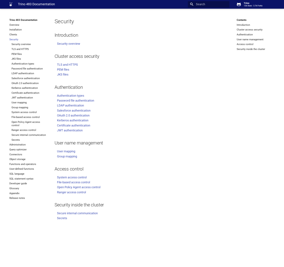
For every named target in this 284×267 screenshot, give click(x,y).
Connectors (15, 154)
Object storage (17, 159)
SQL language (16, 173)
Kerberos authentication (25, 87)
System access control (24, 112)
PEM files (17, 54)
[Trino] (11, 4)
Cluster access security (249, 29)
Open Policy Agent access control (26, 124)
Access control (245, 44)
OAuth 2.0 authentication (25, 83)
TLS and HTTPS (20, 49)
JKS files (16, 58)
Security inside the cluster (251, 49)
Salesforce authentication (26, 78)
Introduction (243, 24)
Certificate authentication (25, 92)
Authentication (245, 34)
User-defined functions (21, 168)
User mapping (19, 102)
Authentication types (23, 63)
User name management (250, 39)
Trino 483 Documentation (23, 20)
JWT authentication (22, 97)
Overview (14, 24)
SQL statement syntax (21, 178)
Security (13, 39)
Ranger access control (24, 130)
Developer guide (18, 183)
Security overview (21, 44)
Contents (242, 20)
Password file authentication (27, 68)
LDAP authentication (23, 73)
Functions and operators (22, 164)
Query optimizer (18, 149)
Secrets (16, 139)
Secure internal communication (29, 135)
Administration (17, 144)
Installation (15, 29)
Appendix (14, 193)
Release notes (17, 198)
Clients (13, 34)
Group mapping (20, 107)
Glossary (14, 188)
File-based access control (26, 117)
